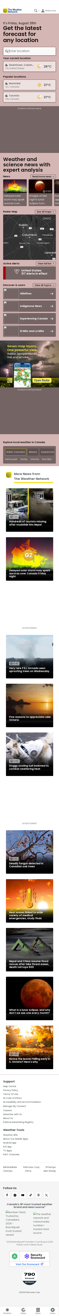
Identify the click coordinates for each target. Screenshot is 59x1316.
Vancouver (11, 459)
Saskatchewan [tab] (49, 452)
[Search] (35, 10)
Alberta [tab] (33, 452)
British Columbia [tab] (15, 452)
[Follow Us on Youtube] (23, 1195)
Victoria (35, 459)
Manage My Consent (14, 1106)
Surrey (23, 459)
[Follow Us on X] (46, 1195)
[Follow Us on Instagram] (15, 1195)
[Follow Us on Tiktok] (31, 1195)
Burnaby (47, 459)
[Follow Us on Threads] (38, 1195)
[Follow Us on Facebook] (7, 1195)
